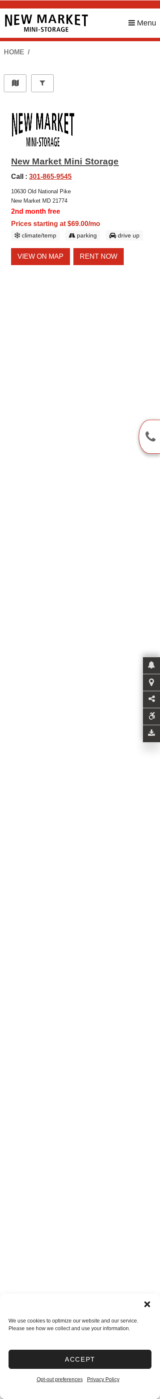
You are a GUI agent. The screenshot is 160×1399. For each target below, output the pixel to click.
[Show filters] (42, 83)
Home (14, 52)
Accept (80, 1359)
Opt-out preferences (60, 1379)
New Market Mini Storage (65, 161)
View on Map (40, 256)
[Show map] (15, 83)
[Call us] (149, 437)
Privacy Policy (103, 1379)
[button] (147, 1304)
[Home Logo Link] (66, 23)
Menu (145, 23)
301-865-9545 (50, 176)
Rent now (98, 256)
